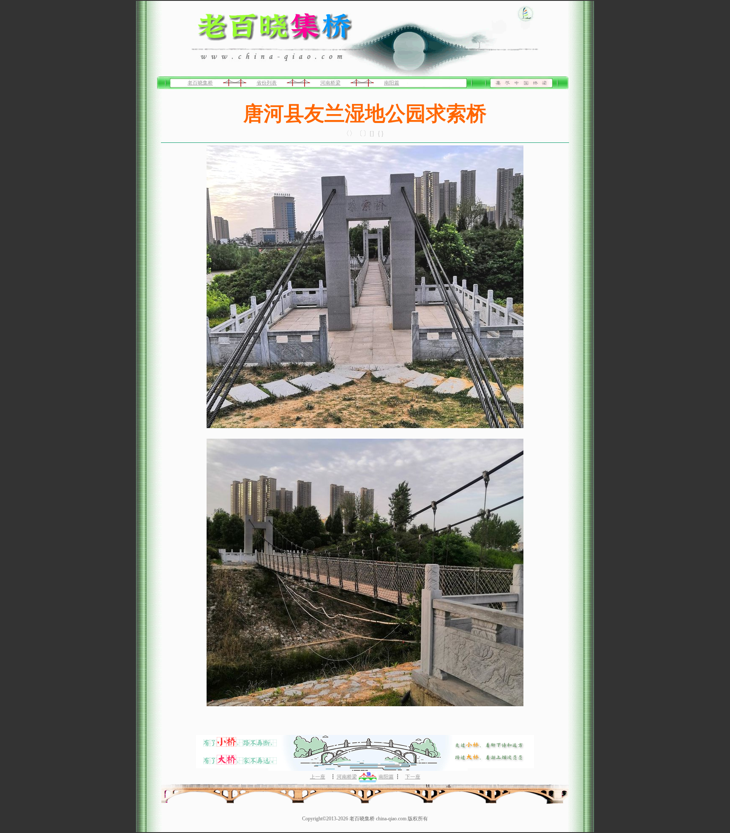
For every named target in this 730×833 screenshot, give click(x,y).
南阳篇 (391, 83)
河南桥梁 (330, 83)
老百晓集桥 (200, 83)
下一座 (412, 777)
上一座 (317, 777)
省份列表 (266, 83)
